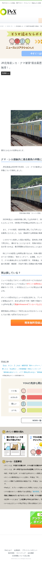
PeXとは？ (8, 550)
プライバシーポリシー (29, 550)
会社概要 (31, 553)
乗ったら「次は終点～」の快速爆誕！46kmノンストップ (21, 369)
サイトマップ (21, 553)
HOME (20, 20)
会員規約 (17, 550)
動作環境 (36, 491)
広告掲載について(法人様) (21, 556)
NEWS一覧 (9, 26)
